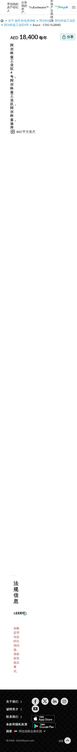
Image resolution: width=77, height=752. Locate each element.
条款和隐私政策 (17, 724)
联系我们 (12, 716)
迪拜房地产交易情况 (51, 7)
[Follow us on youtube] (35, 708)
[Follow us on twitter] (45, 701)
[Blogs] (61, 7)
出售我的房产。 (24, 7)
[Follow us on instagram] (64, 701)
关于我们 (12, 701)
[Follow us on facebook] (35, 701)
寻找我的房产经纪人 (12, 7)
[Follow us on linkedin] (55, 701)
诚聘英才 (12, 709)
